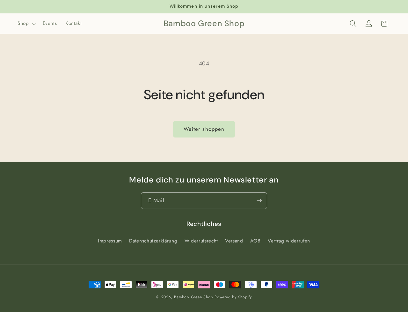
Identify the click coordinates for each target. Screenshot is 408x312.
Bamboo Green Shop (193, 297)
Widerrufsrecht (201, 240)
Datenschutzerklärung (153, 240)
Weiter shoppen (204, 129)
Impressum (110, 240)
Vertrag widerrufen (289, 240)
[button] (26, 23)
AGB (255, 240)
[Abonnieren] (259, 200)
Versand (234, 240)
